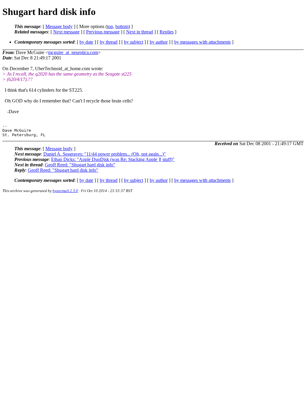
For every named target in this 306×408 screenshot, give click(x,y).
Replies (167, 31)
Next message (66, 31)
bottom (121, 26)
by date (86, 42)
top (110, 26)
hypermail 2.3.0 (65, 190)
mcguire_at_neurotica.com (73, 52)
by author (159, 42)
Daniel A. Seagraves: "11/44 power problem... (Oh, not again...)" (104, 154)
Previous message (103, 31)
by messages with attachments (202, 42)
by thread (108, 42)
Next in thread (139, 31)
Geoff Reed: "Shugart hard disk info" (80, 164)
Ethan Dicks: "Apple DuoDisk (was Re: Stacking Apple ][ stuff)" (113, 159)
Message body (59, 26)
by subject (133, 42)
